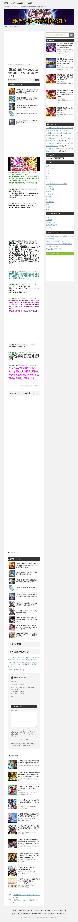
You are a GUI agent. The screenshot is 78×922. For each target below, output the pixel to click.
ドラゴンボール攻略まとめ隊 (18, 3)
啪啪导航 (63, 130)
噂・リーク (49, 199)
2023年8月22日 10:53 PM (17, 684)
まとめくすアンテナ (53, 246)
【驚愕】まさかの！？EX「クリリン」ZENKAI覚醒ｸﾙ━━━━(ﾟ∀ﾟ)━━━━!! (29, 881)
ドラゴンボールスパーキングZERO (56, 184)
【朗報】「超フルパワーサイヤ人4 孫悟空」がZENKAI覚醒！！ (28, 788)
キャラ (12, 552)
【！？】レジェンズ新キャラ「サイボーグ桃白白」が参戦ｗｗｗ (65, 45)
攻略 (47, 204)
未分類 (48, 207)
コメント (14, 710)
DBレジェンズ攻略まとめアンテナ (58, 241)
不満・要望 (49, 194)
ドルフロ (49, 220)
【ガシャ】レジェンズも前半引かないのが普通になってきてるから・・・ (28, 802)
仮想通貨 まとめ (51, 225)
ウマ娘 (48, 227)
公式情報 (48, 196)
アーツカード (50, 168)
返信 (12, 696)
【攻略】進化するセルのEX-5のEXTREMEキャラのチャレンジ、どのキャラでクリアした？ (29, 774)
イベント (48, 171)
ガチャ (48, 176)
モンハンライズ (51, 222)
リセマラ (48, 191)
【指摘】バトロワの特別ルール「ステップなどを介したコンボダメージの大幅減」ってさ (28, 855)
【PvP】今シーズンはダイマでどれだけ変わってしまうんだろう (65, 77)
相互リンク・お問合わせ (11, 27)
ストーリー (49, 181)
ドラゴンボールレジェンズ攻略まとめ (59, 244)
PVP (47, 166)
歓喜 (47, 209)
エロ (47, 173)
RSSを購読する (53, 253)
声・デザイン (50, 202)
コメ (37, 80)
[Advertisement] (24, 46)
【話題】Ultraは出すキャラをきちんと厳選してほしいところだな (29, 828)
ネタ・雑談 (49, 186)
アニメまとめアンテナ (53, 249)
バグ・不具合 (50, 189)
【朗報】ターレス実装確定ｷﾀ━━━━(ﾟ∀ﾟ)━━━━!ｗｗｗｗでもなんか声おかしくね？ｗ (29, 841)
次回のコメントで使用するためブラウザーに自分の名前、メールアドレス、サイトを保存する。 (23, 734)
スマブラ (49, 217)
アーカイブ (50, 158)
